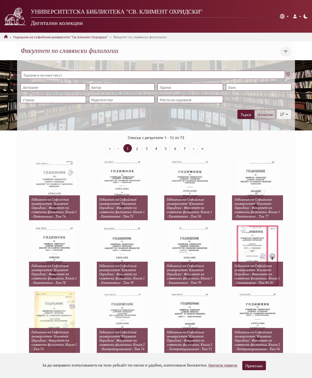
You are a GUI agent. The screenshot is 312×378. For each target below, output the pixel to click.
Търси (246, 114)
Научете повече (222, 364)
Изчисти (265, 114)
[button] (284, 16)
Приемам (254, 365)
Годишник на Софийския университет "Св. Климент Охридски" (60, 37)
